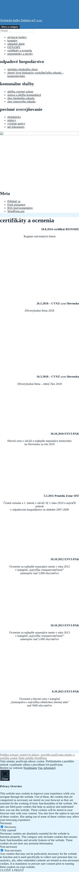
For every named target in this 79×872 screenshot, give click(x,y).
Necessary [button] (6, 823)
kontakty (12, 40)
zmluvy (11, 120)
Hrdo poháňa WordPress (32, 758)
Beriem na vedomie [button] (11, 767)
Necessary (10, 826)
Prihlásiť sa (13, 201)
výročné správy (16, 123)
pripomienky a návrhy (20, 53)
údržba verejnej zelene (20, 91)
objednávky (14, 117)
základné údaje (16, 43)
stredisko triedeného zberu (22, 69)
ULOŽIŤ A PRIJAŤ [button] (12, 870)
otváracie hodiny (17, 37)
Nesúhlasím (30, 767)
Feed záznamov (16, 204)
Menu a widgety (9, 27)
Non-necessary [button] (8, 846)
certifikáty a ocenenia (19, 50)
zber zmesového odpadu (21, 101)
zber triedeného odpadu (21, 98)
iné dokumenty (16, 126)
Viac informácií (46, 767)
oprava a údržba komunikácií (24, 94)
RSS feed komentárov (20, 207)
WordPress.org (15, 211)
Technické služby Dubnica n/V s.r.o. (21, 20)
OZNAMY (14, 47)
